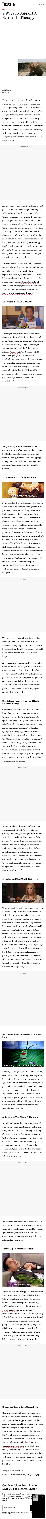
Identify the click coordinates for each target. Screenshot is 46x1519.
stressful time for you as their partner (20, 111)
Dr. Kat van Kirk (24, 263)
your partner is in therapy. (29, 103)
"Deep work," (15, 351)
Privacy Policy (9, 1513)
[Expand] (34, 1496)
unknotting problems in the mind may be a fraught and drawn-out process (21, 1306)
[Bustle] (8, 4)
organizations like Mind (13, 1445)
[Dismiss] (42, 1496)
